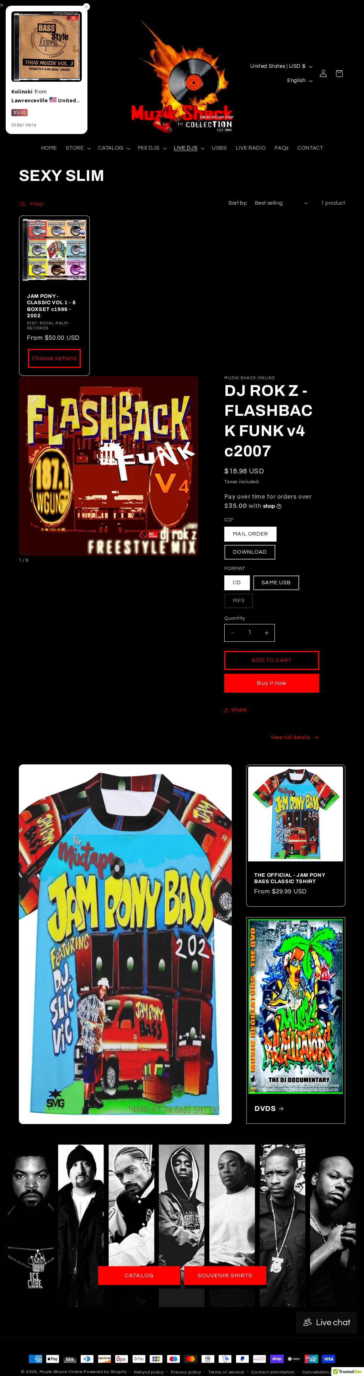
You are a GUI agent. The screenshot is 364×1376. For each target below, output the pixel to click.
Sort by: (238, 203)
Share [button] (238, 710)
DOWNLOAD (250, 552)
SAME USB (276, 582)
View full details (290, 737)
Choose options (54, 358)
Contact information (273, 1372)
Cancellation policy (322, 1372)
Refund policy (149, 1372)
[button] (77, 148)
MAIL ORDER (250, 534)
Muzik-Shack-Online (60, 1372)
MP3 (243, 603)
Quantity (234, 618)
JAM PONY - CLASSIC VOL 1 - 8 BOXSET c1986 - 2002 (51, 305)
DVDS (265, 1108)
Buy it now (272, 683)
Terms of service (226, 1372)
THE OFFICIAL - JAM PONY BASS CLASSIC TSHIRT (289, 878)
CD (237, 582)
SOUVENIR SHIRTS (225, 1275)
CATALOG (139, 1275)
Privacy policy (186, 1372)
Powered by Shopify (105, 1372)
